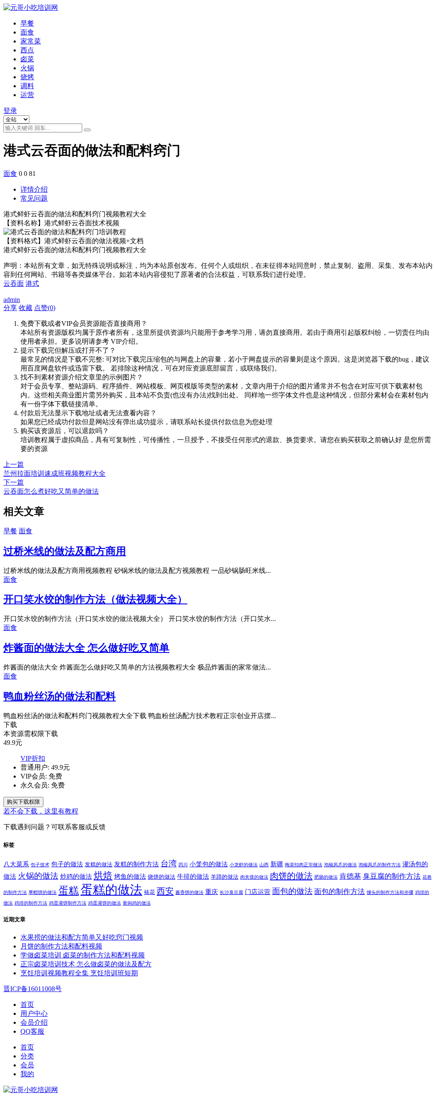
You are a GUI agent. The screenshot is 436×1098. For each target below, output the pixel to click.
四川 (183, 864)
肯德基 (350, 876)
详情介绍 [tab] (34, 189)
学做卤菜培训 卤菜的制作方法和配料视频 (82, 955)
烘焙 (103, 876)
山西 (264, 864)
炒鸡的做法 (76, 876)
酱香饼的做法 (189, 892)
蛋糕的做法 (111, 890)
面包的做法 (292, 891)
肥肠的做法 (326, 877)
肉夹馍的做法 (254, 877)
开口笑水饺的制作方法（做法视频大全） (95, 599)
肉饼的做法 (291, 875)
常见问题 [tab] (34, 198)
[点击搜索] (87, 130)
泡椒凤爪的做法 (340, 864)
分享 (10, 307)
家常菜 (30, 41)
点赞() (44, 307)
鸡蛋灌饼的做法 (104, 903)
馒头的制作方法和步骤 (390, 892)
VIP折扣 (32, 758)
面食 (27, 32)
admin (11, 299)
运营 (27, 94)
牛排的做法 (193, 876)
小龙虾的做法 (243, 864)
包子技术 (40, 864)
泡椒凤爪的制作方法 (380, 864)
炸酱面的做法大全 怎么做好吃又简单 (86, 647)
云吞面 (13, 283)
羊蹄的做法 (224, 877)
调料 (27, 85)
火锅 (27, 68)
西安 (165, 891)
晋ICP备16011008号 (32, 988)
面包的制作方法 (339, 892)
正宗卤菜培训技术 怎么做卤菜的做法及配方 (86, 964)
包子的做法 (67, 864)
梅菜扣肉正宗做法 (303, 864)
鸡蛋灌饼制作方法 (67, 903)
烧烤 (27, 76)
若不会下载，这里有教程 (40, 811)
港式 (32, 283)
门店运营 (257, 891)
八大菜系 (16, 864)
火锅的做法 (38, 875)
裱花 (149, 892)
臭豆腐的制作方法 (392, 876)
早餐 (27, 23)
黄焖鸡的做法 (137, 903)
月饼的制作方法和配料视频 (61, 946)
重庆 (211, 891)
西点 (27, 50)
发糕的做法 (98, 864)
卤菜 (27, 59)
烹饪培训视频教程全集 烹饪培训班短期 (79, 973)
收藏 (25, 307)
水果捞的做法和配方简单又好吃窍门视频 (81, 937)
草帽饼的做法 (43, 892)
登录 (10, 110)
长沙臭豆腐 (231, 892)
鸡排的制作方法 (30, 903)
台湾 (169, 863)
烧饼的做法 (161, 877)
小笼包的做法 (208, 864)
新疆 (276, 864)
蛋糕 (68, 890)
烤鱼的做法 (130, 876)
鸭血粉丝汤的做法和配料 (59, 696)
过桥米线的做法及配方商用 (64, 551)
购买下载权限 (23, 802)
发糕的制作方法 (136, 864)
